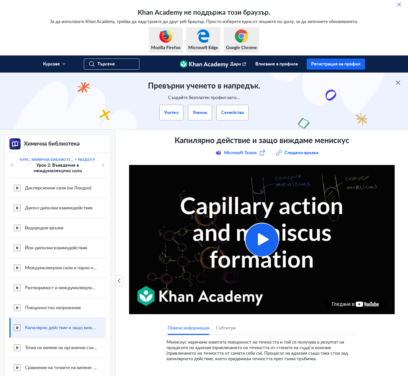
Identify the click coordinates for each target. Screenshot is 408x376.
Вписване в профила (276, 64)
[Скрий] (399, 4)
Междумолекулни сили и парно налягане (61, 268)
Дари (235, 64)
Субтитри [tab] (226, 328)
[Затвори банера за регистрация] (398, 82)
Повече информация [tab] (188, 328)
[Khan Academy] (204, 64)
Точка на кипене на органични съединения (61, 347)
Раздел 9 (86, 159)
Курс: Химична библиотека (47, 159)
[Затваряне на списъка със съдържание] (119, 280)
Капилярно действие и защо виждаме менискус (61, 328)
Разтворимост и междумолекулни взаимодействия (61, 288)
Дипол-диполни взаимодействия (58, 208)
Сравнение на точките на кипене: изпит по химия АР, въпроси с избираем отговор (61, 367)
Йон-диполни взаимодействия (56, 248)
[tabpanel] (262, 348)
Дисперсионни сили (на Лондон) (58, 188)
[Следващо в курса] (103, 165)
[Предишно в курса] (12, 165)
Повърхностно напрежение (53, 308)
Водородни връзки (44, 228)
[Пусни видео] (262, 239)
